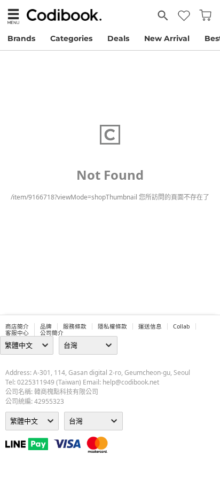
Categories (71, 38)
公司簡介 (52, 333)
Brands (21, 38)
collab (181, 326)
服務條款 (75, 326)
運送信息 (150, 326)
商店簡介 (17, 326)
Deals (118, 38)
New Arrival (167, 38)
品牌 (46, 326)
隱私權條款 (112, 326)
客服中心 (17, 333)
